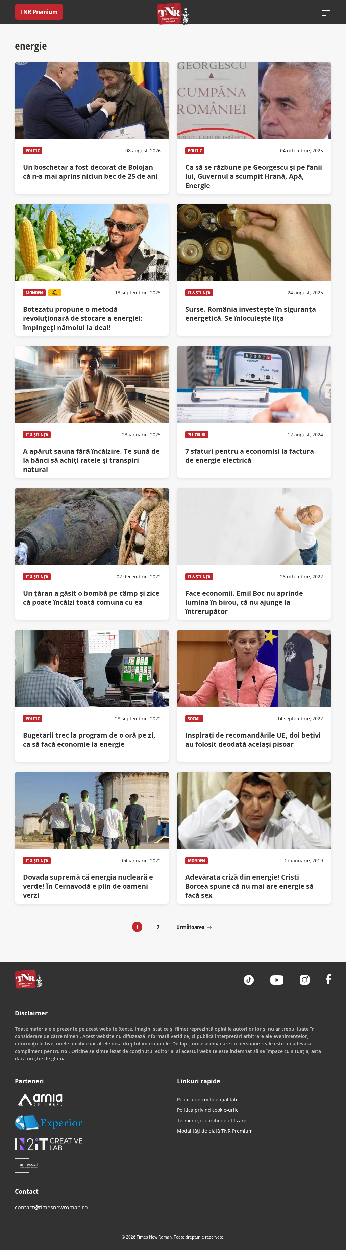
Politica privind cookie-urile (208, 1110)
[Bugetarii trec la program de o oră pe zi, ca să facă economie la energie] (92, 696)
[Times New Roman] (173, 14)
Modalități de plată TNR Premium (215, 1131)
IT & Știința (199, 292)
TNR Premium (39, 12)
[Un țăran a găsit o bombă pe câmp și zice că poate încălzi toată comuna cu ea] (92, 554)
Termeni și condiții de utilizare (211, 1120)
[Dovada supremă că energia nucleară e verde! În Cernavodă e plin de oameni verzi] (92, 838)
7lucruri (196, 434)
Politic (33, 150)
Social (194, 718)
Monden (34, 292)
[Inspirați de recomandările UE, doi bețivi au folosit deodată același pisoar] (254, 696)
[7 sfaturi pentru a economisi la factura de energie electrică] (254, 412)
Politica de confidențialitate (208, 1099)
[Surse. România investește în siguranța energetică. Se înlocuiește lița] (254, 270)
